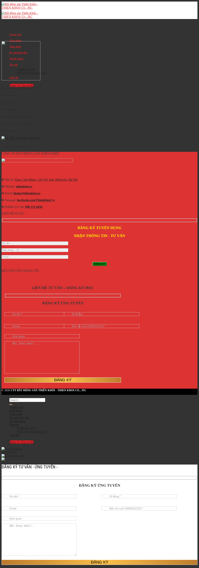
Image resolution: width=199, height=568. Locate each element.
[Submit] (10, 404)
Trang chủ (16, 407)
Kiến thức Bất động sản (31, 431)
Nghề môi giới (26, 428)
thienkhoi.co (24, 186)
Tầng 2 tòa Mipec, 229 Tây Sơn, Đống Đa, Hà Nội (46, 179)
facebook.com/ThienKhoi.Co (36, 200)
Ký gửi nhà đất (19, 417)
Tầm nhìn (15, 414)
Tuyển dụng (17, 421)
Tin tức (14, 424)
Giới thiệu (15, 40)
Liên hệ (14, 435)
